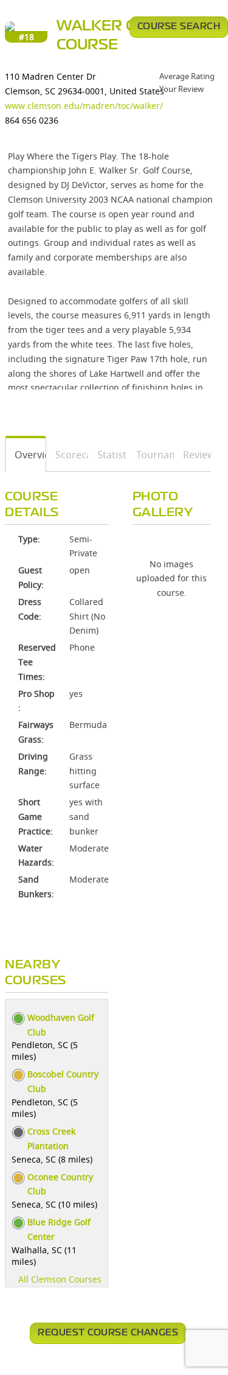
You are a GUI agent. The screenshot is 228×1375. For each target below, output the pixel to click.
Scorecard (67, 454)
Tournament (151, 454)
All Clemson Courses (60, 1279)
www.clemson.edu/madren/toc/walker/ (84, 105)
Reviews (192, 454)
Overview (26, 454)
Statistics (108, 454)
